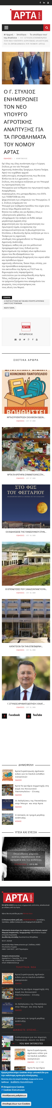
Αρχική (9, 34)
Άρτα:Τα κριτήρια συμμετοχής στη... (26, 474)
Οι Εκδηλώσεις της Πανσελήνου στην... (26, 531)
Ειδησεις (8, 158)
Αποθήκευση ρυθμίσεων (14, 1095)
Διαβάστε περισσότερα (22, 1081)
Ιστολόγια (21, 34)
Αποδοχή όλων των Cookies (16, 1104)
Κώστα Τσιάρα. (9, 308)
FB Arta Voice (27, 913)
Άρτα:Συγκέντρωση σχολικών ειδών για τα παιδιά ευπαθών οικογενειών (30, 774)
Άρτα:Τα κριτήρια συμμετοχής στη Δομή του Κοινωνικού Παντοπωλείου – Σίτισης (32, 788)
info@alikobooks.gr (29, 920)
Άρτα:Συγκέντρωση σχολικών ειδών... (26, 417)
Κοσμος (18, 821)
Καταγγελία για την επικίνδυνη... (26, 646)
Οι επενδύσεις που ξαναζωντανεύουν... (26, 589)
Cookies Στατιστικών (14, 1090)
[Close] (13, 1043)
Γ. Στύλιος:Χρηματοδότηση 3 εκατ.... (26, 703)
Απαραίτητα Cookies (13, 1086)
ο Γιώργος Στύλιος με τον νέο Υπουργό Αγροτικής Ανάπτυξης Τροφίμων (24, 302)
